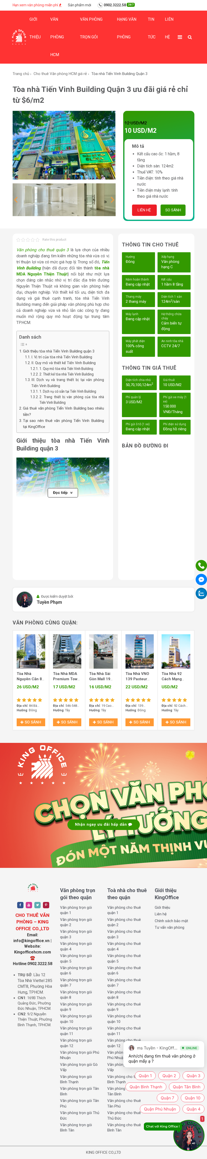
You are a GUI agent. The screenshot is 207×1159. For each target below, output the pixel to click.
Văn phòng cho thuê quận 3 (42, 249)
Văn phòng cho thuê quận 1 (124, 910)
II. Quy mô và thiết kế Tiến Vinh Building (63, 363)
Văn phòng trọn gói (91, 28)
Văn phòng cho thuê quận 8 (124, 995)
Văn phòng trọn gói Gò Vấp (79, 1067)
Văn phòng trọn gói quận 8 (76, 995)
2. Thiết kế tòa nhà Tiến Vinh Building (66, 374)
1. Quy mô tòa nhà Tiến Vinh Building (66, 369)
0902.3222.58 (118, 5)
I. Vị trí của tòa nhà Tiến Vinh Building (61, 357)
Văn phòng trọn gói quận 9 (76, 1007)
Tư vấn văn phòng (169, 927)
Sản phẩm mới (79, 5)
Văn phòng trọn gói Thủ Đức (79, 1115)
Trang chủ (21, 73)
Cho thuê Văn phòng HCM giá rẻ (60, 73)
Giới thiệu (35, 28)
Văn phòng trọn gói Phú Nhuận (79, 1055)
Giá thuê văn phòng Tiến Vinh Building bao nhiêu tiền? (63, 411)
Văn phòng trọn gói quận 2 (76, 922)
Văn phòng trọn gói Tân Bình (79, 1091)
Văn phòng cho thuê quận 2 (124, 922)
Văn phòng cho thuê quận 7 (124, 983)
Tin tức (152, 28)
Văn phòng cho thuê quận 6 (124, 970)
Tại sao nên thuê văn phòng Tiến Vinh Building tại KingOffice (63, 423)
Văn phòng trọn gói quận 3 (76, 934)
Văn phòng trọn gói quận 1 (76, 910)
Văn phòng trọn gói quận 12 (76, 1043)
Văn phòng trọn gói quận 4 (76, 946)
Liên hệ (169, 28)
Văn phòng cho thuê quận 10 (124, 1019)
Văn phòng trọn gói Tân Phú (79, 1103)
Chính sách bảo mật (171, 921)
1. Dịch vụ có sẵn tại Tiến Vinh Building (67, 391)
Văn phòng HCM (57, 37)
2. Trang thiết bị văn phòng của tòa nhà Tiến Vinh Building (71, 400)
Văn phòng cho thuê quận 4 (124, 946)
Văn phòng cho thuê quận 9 (124, 1007)
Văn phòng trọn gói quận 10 (76, 1019)
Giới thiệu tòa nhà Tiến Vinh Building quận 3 (59, 351)
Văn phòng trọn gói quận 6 (76, 970)
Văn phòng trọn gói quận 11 (76, 1031)
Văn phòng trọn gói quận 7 (76, 983)
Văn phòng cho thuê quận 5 (124, 958)
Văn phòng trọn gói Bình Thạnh (76, 1079)
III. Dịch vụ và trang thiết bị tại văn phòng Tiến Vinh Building (67, 383)
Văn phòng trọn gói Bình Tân (76, 1127)
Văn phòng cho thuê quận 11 (124, 1031)
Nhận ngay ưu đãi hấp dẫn (101, 824)
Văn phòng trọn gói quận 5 (76, 958)
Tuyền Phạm (49, 602)
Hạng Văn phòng (126, 28)
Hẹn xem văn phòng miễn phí (36, 5)
